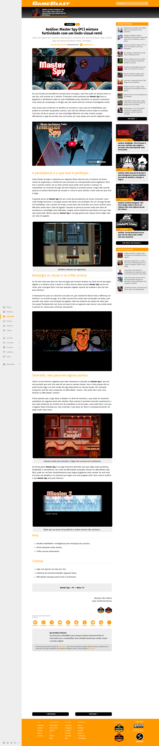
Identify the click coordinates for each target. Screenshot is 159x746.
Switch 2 (52, 730)
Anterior (51, 714)
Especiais (40, 725)
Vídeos (39, 733)
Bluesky (92, 625)
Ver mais (132, 119)
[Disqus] (72, 681)
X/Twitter (52, 625)
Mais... (51, 738)
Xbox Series (53, 728)
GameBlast (62, 646)
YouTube (60, 625)
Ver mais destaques (131, 243)
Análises (40, 728)
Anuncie (80, 733)
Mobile (51, 736)
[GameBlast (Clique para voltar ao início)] (51, 3)
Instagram (43, 625)
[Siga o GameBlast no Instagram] (8, 742)
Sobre (80, 725)
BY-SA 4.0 (91, 648)
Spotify (76, 625)
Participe (81, 728)
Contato (80, 730)
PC (78, 24)
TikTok (68, 625)
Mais (109, 625)
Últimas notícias (125, 24)
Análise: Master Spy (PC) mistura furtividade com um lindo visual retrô (72, 31)
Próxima (93, 714)
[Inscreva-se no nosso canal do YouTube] (15, 742)
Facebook (35, 625)
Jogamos (70, 24)
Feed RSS (68, 736)
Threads (84, 625)
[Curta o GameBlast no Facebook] (4, 742)
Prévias (39, 730)
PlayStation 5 (53, 725)
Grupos (101, 625)
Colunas (40, 736)
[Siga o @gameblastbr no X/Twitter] (11, 742)
